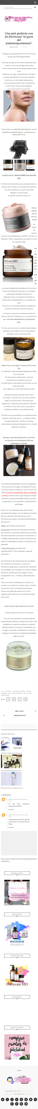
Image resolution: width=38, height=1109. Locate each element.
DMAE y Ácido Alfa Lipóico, (16, 406)
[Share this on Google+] (19, 699)
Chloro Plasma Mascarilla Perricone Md (18, 606)
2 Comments (24, 47)
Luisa (10, 799)
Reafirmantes (5, 695)
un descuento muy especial (20, 89)
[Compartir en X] (14, 699)
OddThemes (29, 1094)
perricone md (28, 693)
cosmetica (8, 691)
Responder (11, 809)
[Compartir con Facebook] (8, 699)
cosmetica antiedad (19, 691)
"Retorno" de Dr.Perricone (26, 132)
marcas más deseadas (15, 693)
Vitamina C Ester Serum (24, 490)
